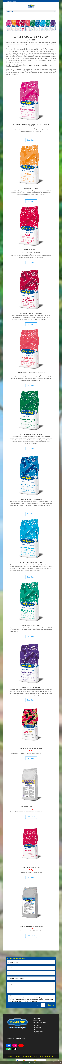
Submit (51, 1005)
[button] (55, 1060)
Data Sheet (31, 140)
